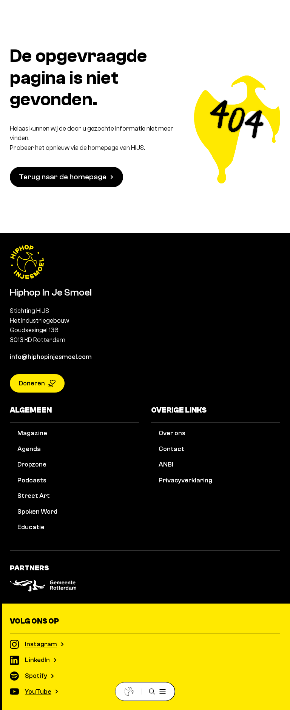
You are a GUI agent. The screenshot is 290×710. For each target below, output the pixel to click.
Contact (171, 449)
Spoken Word (37, 511)
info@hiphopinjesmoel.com (51, 356)
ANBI (166, 464)
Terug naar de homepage (62, 176)
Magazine (32, 433)
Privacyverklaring (185, 480)
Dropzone (31, 464)
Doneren (32, 383)
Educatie (31, 527)
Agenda (29, 449)
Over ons (172, 433)
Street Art (33, 495)
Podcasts (31, 480)
